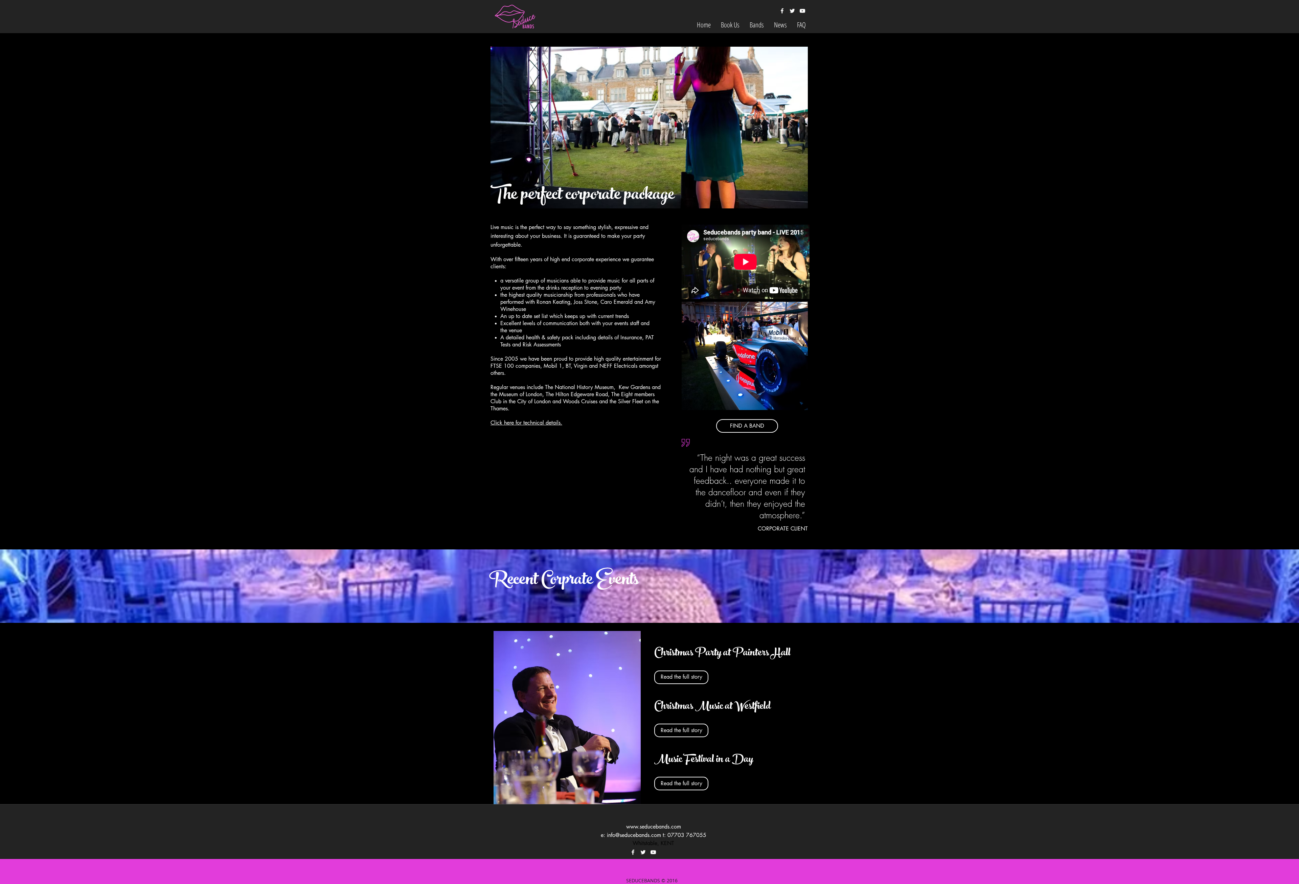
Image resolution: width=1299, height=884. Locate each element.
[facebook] (782, 10)
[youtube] (802, 10)
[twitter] (792, 10)
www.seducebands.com (653, 826)
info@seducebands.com (634, 835)
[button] (730, 25)
